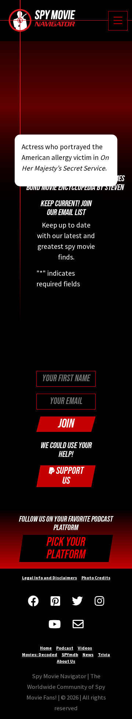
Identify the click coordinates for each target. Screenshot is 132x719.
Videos (85, 648)
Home (46, 648)
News (88, 654)
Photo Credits (95, 577)
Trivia (104, 654)
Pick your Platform (66, 548)
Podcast (64, 648)
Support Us (69, 476)
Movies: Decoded (39, 654)
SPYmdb (70, 654)
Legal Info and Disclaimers (49, 577)
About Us (66, 661)
